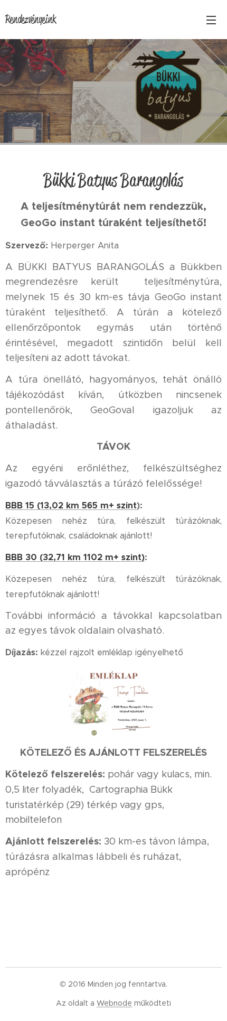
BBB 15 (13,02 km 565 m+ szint (71, 505)
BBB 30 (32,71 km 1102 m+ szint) (75, 557)
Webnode (114, 1003)
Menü (211, 19)
